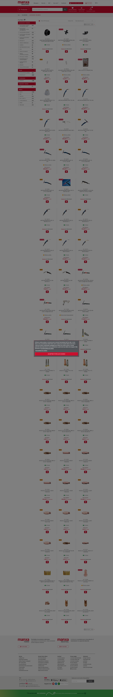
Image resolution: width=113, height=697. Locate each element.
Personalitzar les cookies (41, 350)
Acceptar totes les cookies (56, 354)
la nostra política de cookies (47, 348)
